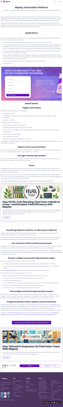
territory (33, 305)
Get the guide (12, 95)
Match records (41, 266)
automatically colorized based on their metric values (40, 314)
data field (53, 305)
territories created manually (15, 313)
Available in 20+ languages (8, 400)
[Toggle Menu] (2, 1)
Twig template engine (11, 270)
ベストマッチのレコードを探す (11, 130)
